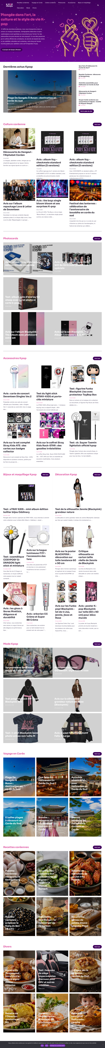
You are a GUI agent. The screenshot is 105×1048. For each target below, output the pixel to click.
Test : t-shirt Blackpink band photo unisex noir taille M (21, 734)
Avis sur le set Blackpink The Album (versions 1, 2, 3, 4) (71, 333)
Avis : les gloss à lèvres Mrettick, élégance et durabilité (12, 613)
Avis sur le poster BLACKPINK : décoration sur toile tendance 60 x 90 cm (65, 557)
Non (47, 1045)
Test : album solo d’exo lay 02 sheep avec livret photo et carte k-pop (22, 300)
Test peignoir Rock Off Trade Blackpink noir (22, 700)
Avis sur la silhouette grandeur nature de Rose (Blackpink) (69, 701)
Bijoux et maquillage (84, 2)
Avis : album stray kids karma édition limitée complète (22, 264)
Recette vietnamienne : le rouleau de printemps (47, 1018)
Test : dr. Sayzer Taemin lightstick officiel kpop (83, 444)
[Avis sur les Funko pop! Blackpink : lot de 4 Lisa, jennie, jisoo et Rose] (67, 591)
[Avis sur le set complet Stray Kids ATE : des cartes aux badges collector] (19, 425)
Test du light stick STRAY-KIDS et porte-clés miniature (49, 396)
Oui (42, 1045)
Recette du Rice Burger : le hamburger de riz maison (47, 921)
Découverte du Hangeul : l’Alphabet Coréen (88, 92)
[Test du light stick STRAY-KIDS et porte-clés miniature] (52, 376)
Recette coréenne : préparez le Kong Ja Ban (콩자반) (12, 922)
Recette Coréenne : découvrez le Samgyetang (12, 875)
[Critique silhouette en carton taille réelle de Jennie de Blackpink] (90, 537)
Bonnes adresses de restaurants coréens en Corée (45, 823)
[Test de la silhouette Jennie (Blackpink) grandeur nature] (78, 492)
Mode (28, 8)
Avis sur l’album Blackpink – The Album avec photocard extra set (21, 334)
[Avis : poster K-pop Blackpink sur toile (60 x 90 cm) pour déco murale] (90, 591)
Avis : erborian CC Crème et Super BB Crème (37, 616)
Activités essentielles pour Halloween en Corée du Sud (89, 84)
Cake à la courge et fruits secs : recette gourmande (78, 1019)
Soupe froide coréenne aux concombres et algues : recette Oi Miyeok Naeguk (90, 101)
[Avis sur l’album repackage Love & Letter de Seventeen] (19, 190)
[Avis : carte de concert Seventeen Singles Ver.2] (19, 376)
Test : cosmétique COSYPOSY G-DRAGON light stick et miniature (13, 561)
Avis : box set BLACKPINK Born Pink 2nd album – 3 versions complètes (69, 300)
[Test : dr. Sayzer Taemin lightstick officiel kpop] (85, 425)
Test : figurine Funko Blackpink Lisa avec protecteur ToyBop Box (83, 391)
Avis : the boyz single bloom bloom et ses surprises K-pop (48, 203)
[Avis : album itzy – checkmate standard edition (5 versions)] (52, 142)
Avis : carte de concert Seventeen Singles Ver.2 (17, 395)
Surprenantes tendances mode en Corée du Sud (19, 669)
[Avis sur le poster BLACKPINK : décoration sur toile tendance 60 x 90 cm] (67, 537)
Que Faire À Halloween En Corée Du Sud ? (88, 67)
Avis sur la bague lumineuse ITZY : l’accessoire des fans (37, 554)
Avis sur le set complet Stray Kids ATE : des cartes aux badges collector (16, 447)
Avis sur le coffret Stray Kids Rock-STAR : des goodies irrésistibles (50, 445)
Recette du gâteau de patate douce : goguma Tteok (80, 921)
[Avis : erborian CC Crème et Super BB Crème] (38, 596)
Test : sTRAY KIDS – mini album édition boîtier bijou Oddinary (25, 511)
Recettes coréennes (23, 2)
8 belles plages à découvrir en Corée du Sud (14, 820)
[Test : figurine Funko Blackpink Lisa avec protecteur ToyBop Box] (85, 374)
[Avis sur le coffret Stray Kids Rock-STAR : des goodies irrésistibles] (52, 425)
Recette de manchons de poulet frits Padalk (79, 875)
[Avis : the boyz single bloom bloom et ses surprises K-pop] (52, 188)
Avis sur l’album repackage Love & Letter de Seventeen (17, 206)
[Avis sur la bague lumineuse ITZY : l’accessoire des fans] (38, 536)
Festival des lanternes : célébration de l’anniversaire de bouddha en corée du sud (82, 209)
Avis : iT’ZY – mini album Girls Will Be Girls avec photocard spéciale (71, 265)
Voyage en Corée (37, 2)
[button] (98, 5)
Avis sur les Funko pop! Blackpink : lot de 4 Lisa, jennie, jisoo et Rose (65, 611)
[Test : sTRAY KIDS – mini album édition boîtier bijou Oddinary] (26, 492)
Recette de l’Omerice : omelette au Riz (12, 1018)
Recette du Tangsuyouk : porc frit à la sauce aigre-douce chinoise (13, 978)
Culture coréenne (50, 2)
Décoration (20, 8)
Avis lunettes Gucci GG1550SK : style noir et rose (71, 669)
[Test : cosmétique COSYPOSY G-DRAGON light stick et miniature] (15, 539)
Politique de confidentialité (57, 1045)
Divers (35, 8)
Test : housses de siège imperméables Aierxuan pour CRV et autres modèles (47, 978)
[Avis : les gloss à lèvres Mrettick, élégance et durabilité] (15, 594)
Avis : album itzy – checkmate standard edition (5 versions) (48, 162)
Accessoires (71, 2)
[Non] (103, 1044)
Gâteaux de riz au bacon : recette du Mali (80, 973)
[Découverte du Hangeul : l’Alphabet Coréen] (19, 138)
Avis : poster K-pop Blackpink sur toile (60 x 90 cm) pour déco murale (89, 611)
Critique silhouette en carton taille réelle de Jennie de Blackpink (88, 557)
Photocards (61, 2)
